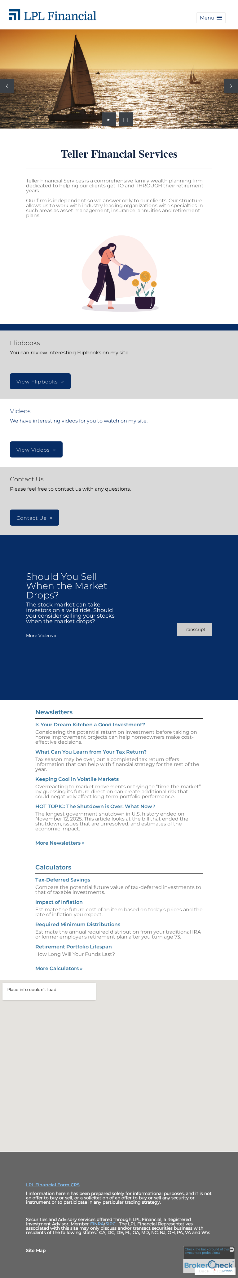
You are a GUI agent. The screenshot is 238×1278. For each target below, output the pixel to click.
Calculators (53, 867)
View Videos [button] (33, 450)
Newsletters (54, 712)
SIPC (110, 1224)
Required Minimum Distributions (77, 924)
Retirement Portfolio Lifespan (73, 947)
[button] (211, 17)
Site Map (36, 1250)
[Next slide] (231, 86)
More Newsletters (60, 843)
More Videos (41, 635)
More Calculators (59, 968)
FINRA (97, 1224)
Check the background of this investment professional (207, 1250)
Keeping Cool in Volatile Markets (77, 779)
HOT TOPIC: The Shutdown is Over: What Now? (95, 806)
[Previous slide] (7, 86)
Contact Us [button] (31, 518)
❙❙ (126, 119)
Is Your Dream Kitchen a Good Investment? (90, 725)
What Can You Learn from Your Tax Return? (91, 752)
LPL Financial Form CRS (53, 1185)
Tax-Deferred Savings (62, 880)
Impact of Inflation (59, 902)
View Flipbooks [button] (37, 382)
